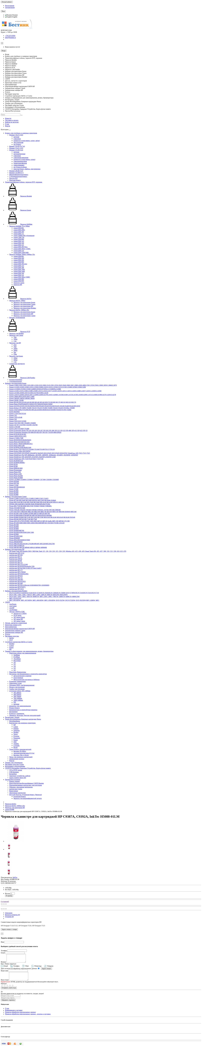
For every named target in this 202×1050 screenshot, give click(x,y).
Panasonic (16, 738)
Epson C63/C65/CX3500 (17, 421)
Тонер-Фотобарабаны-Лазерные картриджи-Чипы (23, 719)
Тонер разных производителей (20, 749)
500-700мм (17, 696)
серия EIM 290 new (20, 264)
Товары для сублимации (14, 762)
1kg (14, 352)
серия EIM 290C (19, 230)
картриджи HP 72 (15, 557)
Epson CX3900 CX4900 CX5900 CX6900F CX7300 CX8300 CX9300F (34, 479)
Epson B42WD (14, 412)
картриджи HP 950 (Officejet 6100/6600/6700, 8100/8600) (29, 585)
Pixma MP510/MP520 (16, 545)
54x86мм (16, 655)
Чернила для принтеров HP (23, 306)
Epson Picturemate (15, 470)
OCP (11, 640)
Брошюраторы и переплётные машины (23, 710)
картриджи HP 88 (15, 561)
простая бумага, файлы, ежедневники (26, 169)
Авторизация (10, 7)
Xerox (15, 734)
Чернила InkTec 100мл (17, 300)
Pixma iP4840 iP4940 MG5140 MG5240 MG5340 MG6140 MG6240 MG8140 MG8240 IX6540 (42, 517)
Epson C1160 (13, 485)
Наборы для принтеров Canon (16, 496)
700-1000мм (17, 698)
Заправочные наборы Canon (15, 630)
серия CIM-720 (18, 237)
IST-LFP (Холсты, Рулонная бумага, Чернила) (25, 795)
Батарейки (13, 774)
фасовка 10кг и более (21, 755)
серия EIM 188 (18, 268)
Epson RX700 (14, 483)
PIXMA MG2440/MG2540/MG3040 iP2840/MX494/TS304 (29, 504)
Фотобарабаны (14, 721)
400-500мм (17, 695)
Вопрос (3, 962)
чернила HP (17, 285)
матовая (16, 137)
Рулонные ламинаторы (17, 681)
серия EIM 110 (18, 245)
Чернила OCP (25, 331)
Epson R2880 (13, 495)
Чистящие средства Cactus (14, 764)
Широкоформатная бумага (18, 174)
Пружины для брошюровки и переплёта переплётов (28, 674)
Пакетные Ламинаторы (17, 672)
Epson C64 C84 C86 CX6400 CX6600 (22, 423)
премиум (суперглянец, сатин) (24, 159)
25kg (15, 354)
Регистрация (9, 5)
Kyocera (16, 736)
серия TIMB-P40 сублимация (23, 235)
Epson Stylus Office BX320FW (20, 451)
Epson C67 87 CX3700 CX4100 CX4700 (23, 425)
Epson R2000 (13, 493)
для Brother (13, 610)
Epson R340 (13, 466)
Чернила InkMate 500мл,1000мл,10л (22, 254)
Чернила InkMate (26, 224)
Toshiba (16, 744)
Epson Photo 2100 (15, 474)
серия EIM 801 (18, 228)
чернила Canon (18, 283)
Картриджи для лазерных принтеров (22, 723)
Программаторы (11, 627)
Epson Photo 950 (15, 472)
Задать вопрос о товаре (9, 929)
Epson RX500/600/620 (17, 487)
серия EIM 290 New (20, 247)
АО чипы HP (18, 619)
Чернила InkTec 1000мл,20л (19, 310)
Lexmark (16, 745)
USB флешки (14, 772)
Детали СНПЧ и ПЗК (17, 612)
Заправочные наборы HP (14, 632)
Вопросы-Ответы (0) (12, 915)
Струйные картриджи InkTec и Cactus (18, 642)
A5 (14, 664)
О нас (7, 124)
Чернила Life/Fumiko (27, 378)
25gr (15, 345)
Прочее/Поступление (12, 779)
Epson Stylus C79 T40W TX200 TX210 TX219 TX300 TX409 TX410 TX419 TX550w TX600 (42, 408)
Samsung (16, 730)
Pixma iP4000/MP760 (16, 530)
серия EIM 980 (18, 279)
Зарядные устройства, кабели (19, 776)
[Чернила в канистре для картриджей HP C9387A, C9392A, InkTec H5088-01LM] (15, 841)
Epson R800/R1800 (16, 468)
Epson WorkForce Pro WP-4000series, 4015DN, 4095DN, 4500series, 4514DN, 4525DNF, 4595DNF (43, 455)
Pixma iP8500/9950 (15, 542)
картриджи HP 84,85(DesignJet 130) (21, 566)
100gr (15, 339)
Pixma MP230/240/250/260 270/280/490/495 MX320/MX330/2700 (32, 544)
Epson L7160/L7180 (16, 438)
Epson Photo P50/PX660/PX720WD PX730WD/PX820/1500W (30, 404)
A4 (14, 666)
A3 (14, 668)
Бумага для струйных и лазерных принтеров (21, 133)
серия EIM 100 (18, 243)
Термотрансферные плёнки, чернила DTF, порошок (23, 182)
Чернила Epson (25, 210)
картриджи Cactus (15, 789)
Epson (11, 647)
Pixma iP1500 (14, 525)
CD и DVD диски (15, 770)
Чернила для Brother (16, 333)
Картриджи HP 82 (15, 559)
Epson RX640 (14, 481)
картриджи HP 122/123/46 (18, 564)
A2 (14, 670)
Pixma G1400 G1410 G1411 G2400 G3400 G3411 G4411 (29, 498)
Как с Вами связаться (8, 964)
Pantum (16, 728)
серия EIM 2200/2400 (21, 252)
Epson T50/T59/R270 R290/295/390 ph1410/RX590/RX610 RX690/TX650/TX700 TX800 (40, 410)
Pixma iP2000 (14, 527)
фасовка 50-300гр (19, 751)
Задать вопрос (46, 968)
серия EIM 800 (18, 239)
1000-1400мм (18, 700)
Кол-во (7, 893)
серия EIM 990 (18, 262)
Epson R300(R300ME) (17, 462)
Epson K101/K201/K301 (17, 434)
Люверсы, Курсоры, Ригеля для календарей (24, 715)
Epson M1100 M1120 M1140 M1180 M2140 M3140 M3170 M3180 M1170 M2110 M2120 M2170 (42, 402)
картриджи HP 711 (16, 578)
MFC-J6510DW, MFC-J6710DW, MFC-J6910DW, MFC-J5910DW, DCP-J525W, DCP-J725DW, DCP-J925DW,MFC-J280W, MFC (54, 600)
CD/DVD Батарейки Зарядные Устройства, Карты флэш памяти (28, 768)
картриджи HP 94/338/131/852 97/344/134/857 (25, 568)
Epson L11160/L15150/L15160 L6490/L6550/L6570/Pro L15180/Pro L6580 (35, 389)
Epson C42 (13, 415)
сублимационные (15, 381)
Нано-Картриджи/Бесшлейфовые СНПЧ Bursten (26, 783)
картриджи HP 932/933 (17, 581)
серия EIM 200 (18, 232)
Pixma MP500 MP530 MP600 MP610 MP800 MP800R (28, 547)
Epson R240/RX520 (16, 461)
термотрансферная (20, 163)
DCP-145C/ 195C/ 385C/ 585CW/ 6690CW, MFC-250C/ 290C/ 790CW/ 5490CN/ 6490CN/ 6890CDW (44, 596)
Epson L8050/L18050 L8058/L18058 (22, 398)
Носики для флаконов (17, 317)
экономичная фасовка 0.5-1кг (24, 753)
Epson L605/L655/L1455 (17, 436)
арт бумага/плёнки (20, 167)
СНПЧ (7, 602)
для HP (11, 608)
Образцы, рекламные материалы (21, 787)
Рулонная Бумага (19, 796)
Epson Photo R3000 (16, 478)
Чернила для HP (15, 343)
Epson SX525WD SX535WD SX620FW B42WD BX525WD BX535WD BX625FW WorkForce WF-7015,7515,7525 (49, 453)
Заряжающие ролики (16, 759)
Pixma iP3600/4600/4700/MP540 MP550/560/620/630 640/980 (30, 515)
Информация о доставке (13, 1010)
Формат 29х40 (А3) (16, 171)
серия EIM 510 (18, 251)
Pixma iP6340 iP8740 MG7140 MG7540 (23, 519)
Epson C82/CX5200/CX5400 (19, 429)
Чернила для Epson (16, 356)
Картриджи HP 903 (16, 579)
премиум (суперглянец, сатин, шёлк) (26, 140)
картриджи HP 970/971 (17, 587)
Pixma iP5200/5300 (15, 536)
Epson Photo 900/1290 (17, 445)
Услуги (7, 634)
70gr (15, 337)
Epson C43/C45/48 (15, 417)
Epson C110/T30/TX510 (17, 413)
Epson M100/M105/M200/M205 (20, 440)
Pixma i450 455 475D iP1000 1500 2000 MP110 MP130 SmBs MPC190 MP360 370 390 (39, 521)
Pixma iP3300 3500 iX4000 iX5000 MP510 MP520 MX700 (29, 513)
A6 (14, 662)
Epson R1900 (13, 491)
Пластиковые (18, 678)
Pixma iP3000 (14, 529)
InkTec (11, 638)
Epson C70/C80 (14, 427)
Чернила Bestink (26, 196)
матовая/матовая (19, 154)
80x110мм (17, 661)
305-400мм (17, 693)
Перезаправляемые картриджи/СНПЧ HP (20, 628)
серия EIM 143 (18, 241)
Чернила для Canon (16, 335)
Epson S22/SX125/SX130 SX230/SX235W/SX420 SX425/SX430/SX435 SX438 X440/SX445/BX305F (44, 406)
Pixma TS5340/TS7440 (17, 508)
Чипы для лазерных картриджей (20, 757)
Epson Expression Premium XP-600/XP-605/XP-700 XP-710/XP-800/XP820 (35, 432)
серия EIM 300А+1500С (22, 249)
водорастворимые (15, 379)
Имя (2, 942)
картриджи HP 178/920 (17, 572)
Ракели (11, 761)
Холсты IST (13, 178)
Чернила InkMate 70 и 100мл (19, 226)
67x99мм (16, 657)
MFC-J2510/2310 (15, 598)
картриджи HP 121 (16, 562)
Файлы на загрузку (12, 122)
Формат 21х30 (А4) (16, 150)
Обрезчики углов (15, 683)
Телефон (4, 950)
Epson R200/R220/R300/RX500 (20, 447)
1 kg (14, 341)
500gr (15, 350)
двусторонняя (18, 142)
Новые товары (14, 781)
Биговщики (13, 712)
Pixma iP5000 (14, 534)
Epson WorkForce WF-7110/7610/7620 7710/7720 (26, 459)
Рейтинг (4, 983)
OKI (15, 742)
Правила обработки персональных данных (20, 1012)
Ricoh (15, 747)
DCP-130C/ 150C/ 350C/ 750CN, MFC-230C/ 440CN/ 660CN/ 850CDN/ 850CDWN (38, 595)
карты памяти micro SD (17, 778)
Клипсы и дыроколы (16, 713)
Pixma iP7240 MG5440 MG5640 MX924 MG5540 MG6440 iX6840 (32, 500)
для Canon (13, 606)
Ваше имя (4, 971)
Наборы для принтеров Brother (16, 591)
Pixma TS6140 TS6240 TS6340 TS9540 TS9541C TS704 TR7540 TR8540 (34, 510)
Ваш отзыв (5, 980)
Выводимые (13, 791)
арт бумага (17, 144)
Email (3, 953)
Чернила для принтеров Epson (24, 302)
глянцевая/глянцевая (20, 157)
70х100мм (17, 659)
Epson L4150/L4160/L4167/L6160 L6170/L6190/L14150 (28, 393)
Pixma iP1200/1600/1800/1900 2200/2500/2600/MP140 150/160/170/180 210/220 (36, 523)
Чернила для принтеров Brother (24, 308)
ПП (14, 702)
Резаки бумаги (14, 708)
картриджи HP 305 (16, 555)
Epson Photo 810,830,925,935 (19, 442)
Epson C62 (13, 419)
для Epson (12, 604)
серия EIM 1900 (19, 269)
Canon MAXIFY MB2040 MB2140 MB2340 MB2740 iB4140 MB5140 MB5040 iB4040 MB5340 (42, 512)
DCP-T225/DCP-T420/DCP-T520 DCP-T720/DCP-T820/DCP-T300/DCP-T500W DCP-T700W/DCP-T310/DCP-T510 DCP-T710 (54, 593)
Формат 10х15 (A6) (16, 135)
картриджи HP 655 (16, 576)
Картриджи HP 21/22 (16, 553)
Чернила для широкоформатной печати (27, 798)
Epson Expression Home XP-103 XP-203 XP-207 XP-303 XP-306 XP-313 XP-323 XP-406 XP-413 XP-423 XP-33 (48, 430)
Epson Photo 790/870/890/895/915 (21, 444)
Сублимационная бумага (18, 176)
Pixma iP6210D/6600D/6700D (19, 540)
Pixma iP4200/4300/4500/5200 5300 (21, 532)
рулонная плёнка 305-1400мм (19, 691)
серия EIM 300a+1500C (21, 277)
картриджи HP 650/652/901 (19, 574)
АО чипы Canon (19, 621)
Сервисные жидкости (17, 364)
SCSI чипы (17, 615)
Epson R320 (13, 464)
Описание (8, 913)
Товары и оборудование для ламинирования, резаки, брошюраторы (29, 651)
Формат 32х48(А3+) (16, 173)
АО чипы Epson (19, 617)
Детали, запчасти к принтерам (16, 623)
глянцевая (17, 139)
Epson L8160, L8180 (16, 400)
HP (10, 649)
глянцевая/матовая (20, 161)
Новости (8, 118)
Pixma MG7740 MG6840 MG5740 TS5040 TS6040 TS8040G (30, 506)
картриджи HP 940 (16, 583)
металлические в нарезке (22, 676)
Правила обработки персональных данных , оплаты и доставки (28, 1014)
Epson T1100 (13, 489)
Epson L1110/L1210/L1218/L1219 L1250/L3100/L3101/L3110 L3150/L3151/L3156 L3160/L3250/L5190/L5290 (47, 387)
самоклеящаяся (18, 165)
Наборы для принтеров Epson (15, 383)
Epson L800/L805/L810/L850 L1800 (21, 396)
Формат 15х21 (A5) (16, 148)
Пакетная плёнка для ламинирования (22, 653)
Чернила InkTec (25, 299)
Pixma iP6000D (14, 538)
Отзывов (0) (9, 917)
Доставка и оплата (11, 120)
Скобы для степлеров (17, 689)
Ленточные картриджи (17, 793)
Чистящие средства (12, 636)
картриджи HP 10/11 (16, 589)
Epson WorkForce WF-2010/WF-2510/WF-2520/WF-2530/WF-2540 (32, 457)
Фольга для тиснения (17, 687)
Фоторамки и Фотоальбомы (15, 766)
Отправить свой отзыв (9, 988)
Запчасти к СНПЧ (19, 613)
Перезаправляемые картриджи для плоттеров (25, 785)
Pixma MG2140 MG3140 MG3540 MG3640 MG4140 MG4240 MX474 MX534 (36, 502)
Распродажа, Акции (12, 717)
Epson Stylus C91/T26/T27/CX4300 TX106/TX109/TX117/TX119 (32, 449)
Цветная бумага (15, 180)
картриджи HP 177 (16, 570)
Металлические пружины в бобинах (26, 679)
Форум (7, 126)
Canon (11, 645)
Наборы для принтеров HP (14, 549)
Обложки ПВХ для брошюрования (21, 685)
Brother (11, 644)
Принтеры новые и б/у (13, 625)
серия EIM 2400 (19, 271)
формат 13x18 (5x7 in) (17, 146)
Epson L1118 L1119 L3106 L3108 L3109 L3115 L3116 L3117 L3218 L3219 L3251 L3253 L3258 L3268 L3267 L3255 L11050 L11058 (55, 391)
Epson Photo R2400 (16, 476)
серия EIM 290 (18, 260)
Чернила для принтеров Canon (24, 304)
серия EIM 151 (18, 234)
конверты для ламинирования (20, 706)
